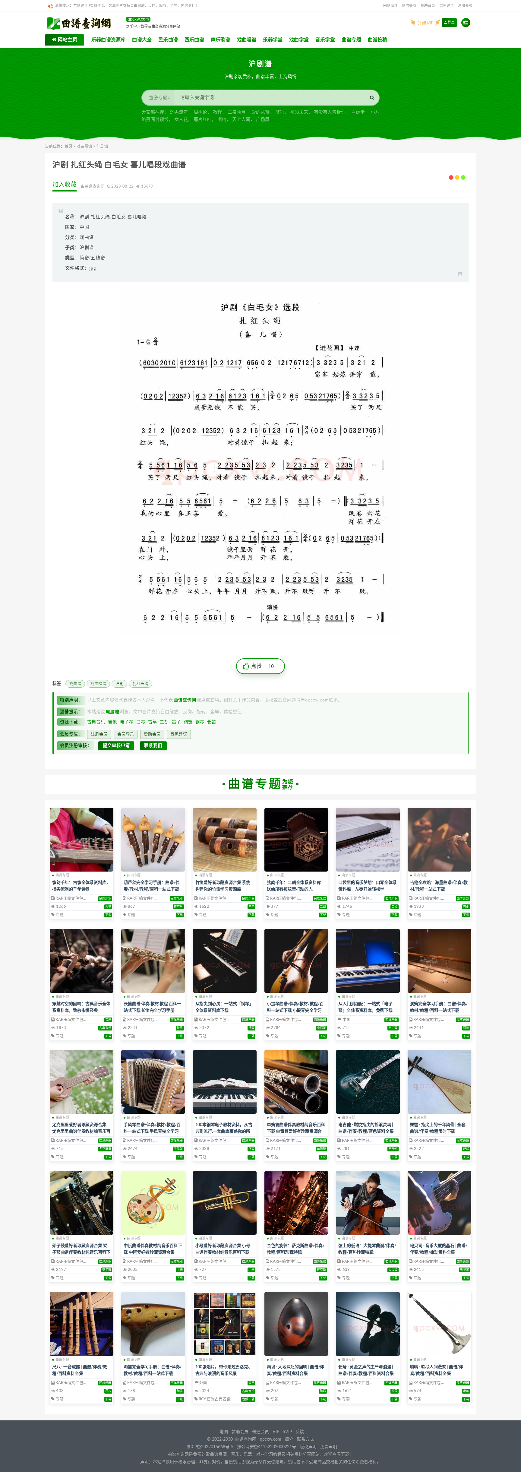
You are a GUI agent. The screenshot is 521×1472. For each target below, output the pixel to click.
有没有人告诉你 (330, 112)
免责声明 (328, 1447)
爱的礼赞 (260, 112)
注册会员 (465, 5)
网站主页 (67, 39)
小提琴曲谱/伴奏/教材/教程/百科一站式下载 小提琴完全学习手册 (295, 1010)
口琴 (140, 722)
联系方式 (305, 1439)
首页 (68, 146)
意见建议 (446, 5)
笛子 (176, 722)
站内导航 (409, 5)
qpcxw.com (271, 1439)
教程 (217, 112)
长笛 (211, 722)
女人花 (181, 119)
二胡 (164, 722)
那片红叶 (203, 119)
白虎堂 (358, 112)
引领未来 (299, 112)
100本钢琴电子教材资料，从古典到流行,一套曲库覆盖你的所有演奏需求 (223, 1131)
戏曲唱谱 (84, 146)
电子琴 (127, 722)
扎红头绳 (140, 684)
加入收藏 (64, 185)
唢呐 (221, 119)
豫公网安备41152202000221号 (266, 1447)
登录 (451, 22)
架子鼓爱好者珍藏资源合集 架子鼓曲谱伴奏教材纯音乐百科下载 (81, 1252)
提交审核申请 (116, 745)
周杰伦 (200, 112)
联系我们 (153, 745)
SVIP (287, 1432)
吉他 (112, 722)
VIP (276, 1432)
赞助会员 (428, 5)
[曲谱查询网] (82, 22)
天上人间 (241, 119)
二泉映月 (237, 112)
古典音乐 (96, 722)
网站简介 (390, 5)
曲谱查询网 (245, 1439)
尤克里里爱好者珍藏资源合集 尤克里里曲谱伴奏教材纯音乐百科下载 (81, 1131)
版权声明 (308, 1447)
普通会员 (260, 1432)
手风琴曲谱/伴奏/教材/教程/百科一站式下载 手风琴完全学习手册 (152, 1131)
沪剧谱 (102, 146)
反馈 (299, 1432)
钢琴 (199, 722)
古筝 (152, 722)
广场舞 (263, 119)
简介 (289, 1439)
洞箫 (188, 722)
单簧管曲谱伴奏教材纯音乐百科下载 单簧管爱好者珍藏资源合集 (296, 1131)
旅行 (279, 112)
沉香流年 (179, 112)
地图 (223, 1432)
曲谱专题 (62, 875)
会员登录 (125, 734)
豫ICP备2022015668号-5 (209, 1447)
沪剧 (119, 684)
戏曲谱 (75, 684)
